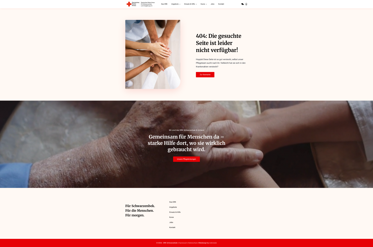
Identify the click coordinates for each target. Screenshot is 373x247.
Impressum (183, 243)
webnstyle (213, 243)
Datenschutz (192, 243)
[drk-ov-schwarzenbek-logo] (141, 2)
